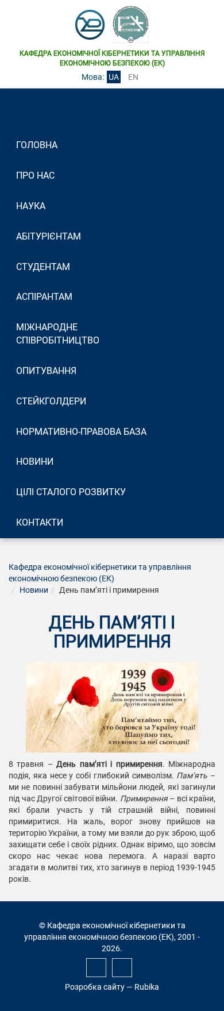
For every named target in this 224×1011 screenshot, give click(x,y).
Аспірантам (44, 296)
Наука (30, 205)
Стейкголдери (51, 401)
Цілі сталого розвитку (71, 492)
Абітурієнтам (48, 236)
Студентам (43, 266)
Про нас (35, 175)
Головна (36, 145)
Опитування (46, 370)
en (133, 77)
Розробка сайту (95, 986)
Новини (34, 461)
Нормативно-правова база (81, 431)
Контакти (39, 522)
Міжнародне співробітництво (57, 334)
